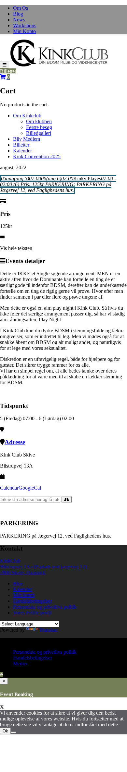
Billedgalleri (38, 133)
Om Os (20, 8)
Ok (5, 731)
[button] (59, 53)
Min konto (24, 595)
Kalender (22, 150)
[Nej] (13, 732)
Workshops (24, 25)
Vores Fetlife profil (32, 612)
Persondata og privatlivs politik (45, 607)
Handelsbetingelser (32, 601)
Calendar (9, 488)
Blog (18, 14)
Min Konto (24, 31)
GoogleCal (30, 488)
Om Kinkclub (27, 115)
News (19, 19)
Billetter (8, 71)
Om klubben (39, 121)
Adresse (15, 442)
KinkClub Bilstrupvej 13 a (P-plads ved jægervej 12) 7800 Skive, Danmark (43, 566)
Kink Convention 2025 (37, 156)
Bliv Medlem (26, 139)
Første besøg (39, 127)
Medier (20, 663)
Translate (48, 630)
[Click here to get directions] (67, 499)
